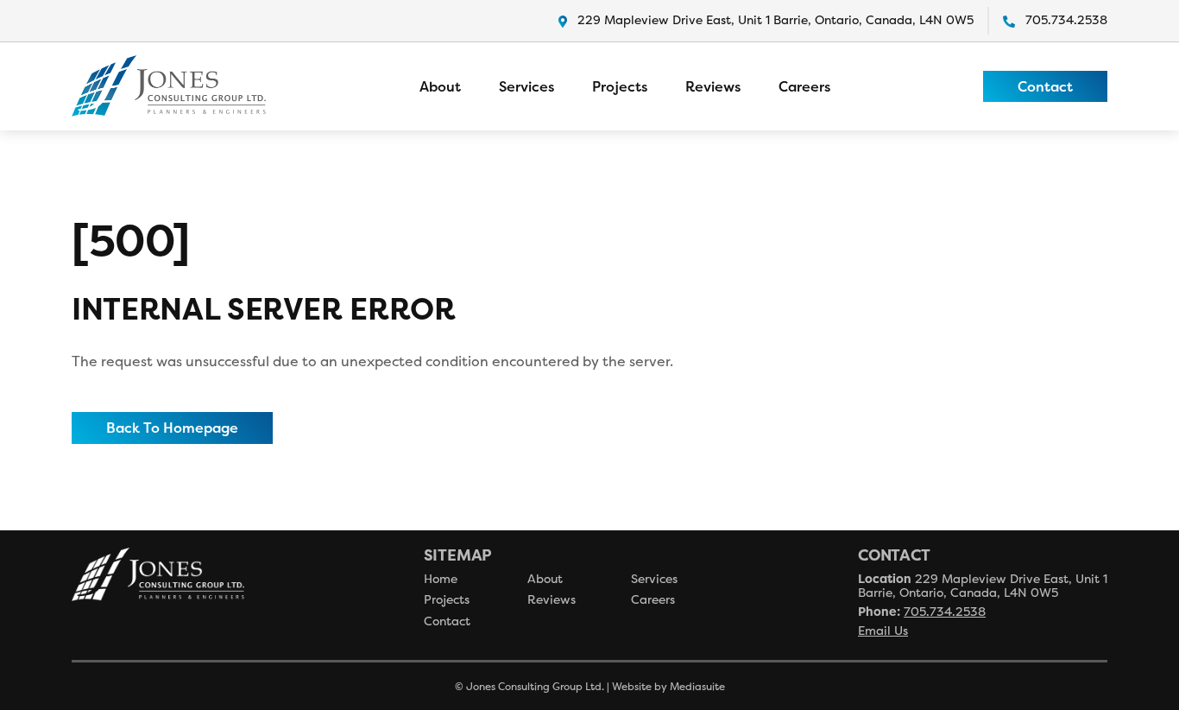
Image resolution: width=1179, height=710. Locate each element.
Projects (619, 86)
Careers (804, 86)
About (440, 86)
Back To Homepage (172, 427)
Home (440, 578)
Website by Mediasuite (668, 686)
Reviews (713, 86)
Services (526, 86)
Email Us (883, 630)
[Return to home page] (169, 86)
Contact (1045, 85)
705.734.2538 (1066, 19)
